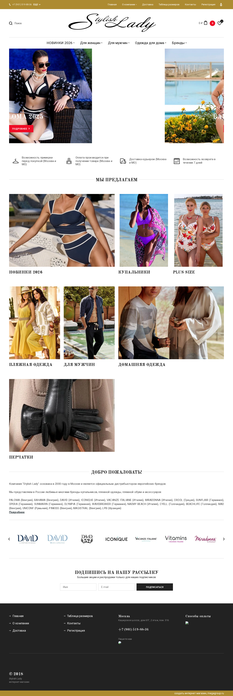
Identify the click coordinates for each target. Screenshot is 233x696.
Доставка (19, 630)
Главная (18, 616)
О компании (21, 623)
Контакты (74, 623)
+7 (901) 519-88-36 (133, 629)
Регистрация (76, 630)
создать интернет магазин (190, 693)
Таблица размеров (80, 616)
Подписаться (154, 587)
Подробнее (115, 129)
